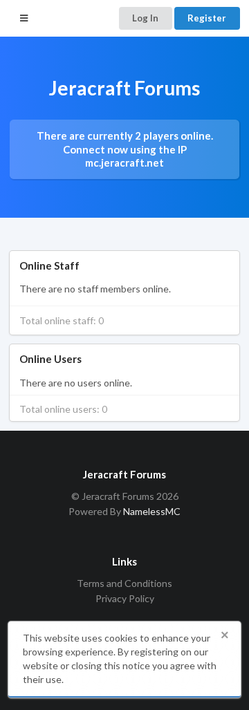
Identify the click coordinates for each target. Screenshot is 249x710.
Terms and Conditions (124, 583)
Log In (145, 18)
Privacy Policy (124, 598)
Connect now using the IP (125, 156)
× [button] (225, 635)
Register (206, 18)
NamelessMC (152, 511)
